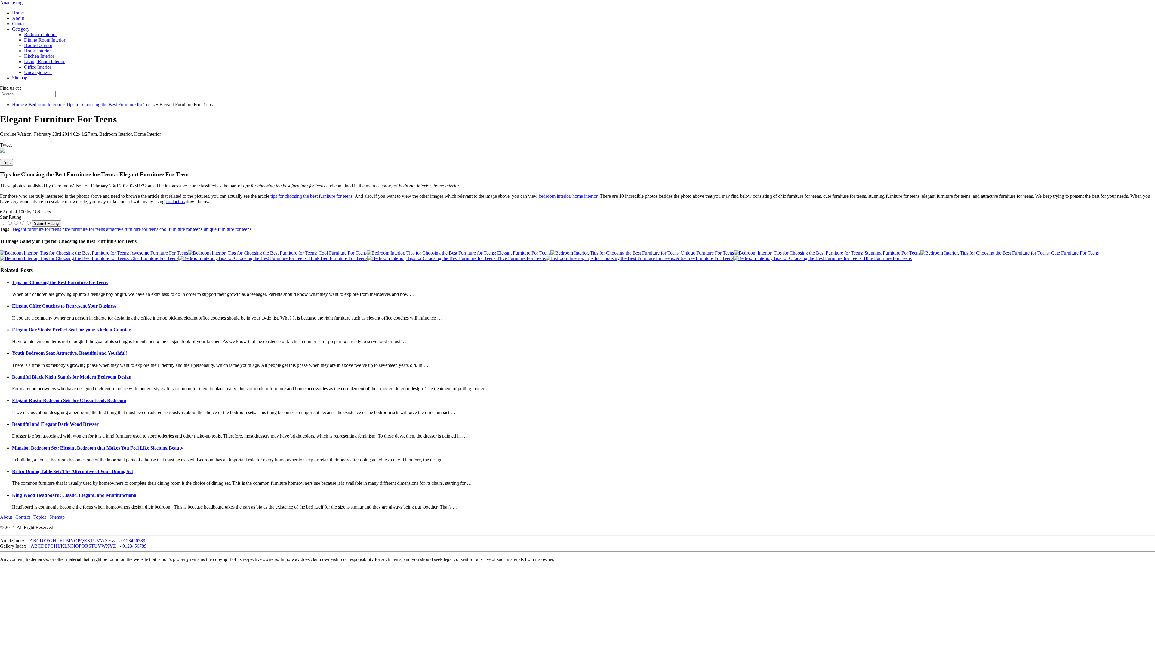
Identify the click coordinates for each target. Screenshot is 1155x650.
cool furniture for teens (180, 229)
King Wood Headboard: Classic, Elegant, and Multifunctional (74, 495)
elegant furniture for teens (37, 229)
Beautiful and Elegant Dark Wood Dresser (55, 424)
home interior (584, 196)
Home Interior (37, 50)
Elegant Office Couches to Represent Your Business (64, 305)
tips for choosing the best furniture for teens (311, 196)
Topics (39, 517)
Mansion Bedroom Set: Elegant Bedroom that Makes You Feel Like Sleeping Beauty (97, 447)
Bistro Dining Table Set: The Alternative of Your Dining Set (72, 471)
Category (20, 29)
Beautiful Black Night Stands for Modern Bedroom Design (71, 376)
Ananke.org (11, 2)
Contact (19, 23)
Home (18, 12)
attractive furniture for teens (132, 229)
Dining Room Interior (44, 39)
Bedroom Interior (40, 34)
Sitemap (19, 77)
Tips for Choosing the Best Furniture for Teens (60, 282)
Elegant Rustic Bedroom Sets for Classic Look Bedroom (69, 400)
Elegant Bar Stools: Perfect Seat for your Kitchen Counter (71, 329)
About (18, 18)
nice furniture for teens (83, 229)
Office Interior (37, 67)
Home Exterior (38, 45)
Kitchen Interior (39, 56)
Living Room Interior (44, 61)
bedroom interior (554, 196)
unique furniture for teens (227, 229)
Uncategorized (38, 72)
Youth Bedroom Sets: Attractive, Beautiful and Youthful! (69, 353)
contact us (175, 201)
